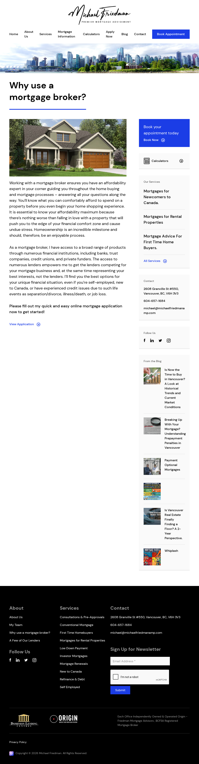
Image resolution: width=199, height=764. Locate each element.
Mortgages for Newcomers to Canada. (157, 197)
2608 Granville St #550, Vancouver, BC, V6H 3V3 (161, 291)
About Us (16, 617)
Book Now (151, 140)
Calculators (91, 34)
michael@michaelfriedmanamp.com (164, 310)
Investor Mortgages (73, 656)
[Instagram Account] (169, 341)
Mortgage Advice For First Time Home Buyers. (163, 242)
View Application (22, 324)
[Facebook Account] (10, 660)
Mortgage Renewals (74, 664)
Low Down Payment (74, 648)
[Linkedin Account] (18, 660)
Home (13, 34)
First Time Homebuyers (76, 633)
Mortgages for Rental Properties (82, 640)
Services (45, 34)
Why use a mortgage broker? (29, 633)
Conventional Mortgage (76, 625)
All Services (152, 261)
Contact (140, 34)
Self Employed (70, 687)
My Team (15, 625)
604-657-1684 (154, 301)
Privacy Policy (18, 742)
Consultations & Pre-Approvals (82, 617)
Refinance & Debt (72, 679)
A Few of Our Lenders (24, 640)
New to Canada (71, 671)
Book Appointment (171, 34)
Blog (124, 34)
